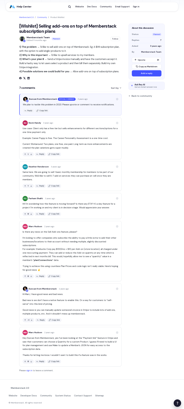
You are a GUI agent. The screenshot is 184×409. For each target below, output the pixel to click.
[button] (69, 7)
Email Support (122, 6)
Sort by (115, 88)
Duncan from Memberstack (43, 99)
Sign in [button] (136, 6)
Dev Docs (92, 6)
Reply (29, 110)
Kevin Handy (35, 123)
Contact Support (83, 395)
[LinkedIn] (28, 78)
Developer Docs (28, 395)
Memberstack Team (38, 37)
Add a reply (146, 73)
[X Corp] (24, 78)
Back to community (142, 96)
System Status (63, 395)
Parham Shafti (36, 198)
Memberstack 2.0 (26, 17)
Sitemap (99, 395)
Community (106, 6)
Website (79, 6)
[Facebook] (20, 78)
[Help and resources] (177, 403)
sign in (29, 370)
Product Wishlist (57, 17)
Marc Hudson (35, 226)
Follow (115, 38)
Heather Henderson (39, 166)
